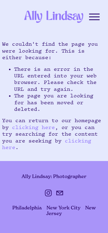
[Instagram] (48, 193)
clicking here (33, 127)
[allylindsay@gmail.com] (59, 193)
